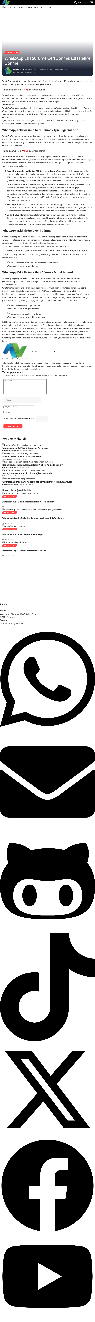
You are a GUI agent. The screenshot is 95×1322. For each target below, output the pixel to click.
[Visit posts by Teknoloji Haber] (8, 70)
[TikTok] (47, 351)
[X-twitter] (47, 1136)
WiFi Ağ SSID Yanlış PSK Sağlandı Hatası (23, 456)
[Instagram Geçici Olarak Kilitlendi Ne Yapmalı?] (15, 542)
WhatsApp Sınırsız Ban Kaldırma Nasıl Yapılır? (23, 534)
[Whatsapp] (47, 733)
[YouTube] (44, 351)
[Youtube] (47, 1318)
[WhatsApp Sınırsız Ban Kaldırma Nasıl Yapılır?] (13, 526)
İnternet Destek (12, 52)
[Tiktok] (47, 1040)
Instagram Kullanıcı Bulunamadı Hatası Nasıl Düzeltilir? (28, 502)
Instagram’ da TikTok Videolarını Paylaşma (25, 448)
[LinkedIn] (50, 351)
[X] (41, 351)
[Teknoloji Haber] (6, 2)
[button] (75, 2)
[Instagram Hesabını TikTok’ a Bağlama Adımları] (23, 470)
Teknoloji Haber (18, 69)
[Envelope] (47, 829)
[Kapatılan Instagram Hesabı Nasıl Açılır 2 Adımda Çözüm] (27, 461)
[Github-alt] (47, 931)
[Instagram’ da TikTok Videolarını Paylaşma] (21, 445)
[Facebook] (39, 351)
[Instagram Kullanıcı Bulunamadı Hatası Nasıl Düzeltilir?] (20, 493)
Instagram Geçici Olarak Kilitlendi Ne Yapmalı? (24, 550)
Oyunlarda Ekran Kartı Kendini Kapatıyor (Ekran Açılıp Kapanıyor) (37, 481)
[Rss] (54, 351)
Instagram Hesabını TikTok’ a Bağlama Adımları (27, 473)
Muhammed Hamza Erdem (10, 450)
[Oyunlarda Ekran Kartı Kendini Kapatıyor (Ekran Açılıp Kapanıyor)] (18, 478)
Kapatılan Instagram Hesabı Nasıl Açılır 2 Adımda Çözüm (32, 464)
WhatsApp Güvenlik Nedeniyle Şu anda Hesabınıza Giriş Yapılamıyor (33, 518)
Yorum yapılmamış (46, 69)
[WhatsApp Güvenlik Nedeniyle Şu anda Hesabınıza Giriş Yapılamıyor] (32, 509)
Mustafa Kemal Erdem (9, 467)
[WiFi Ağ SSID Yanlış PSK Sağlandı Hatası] (20, 453)
